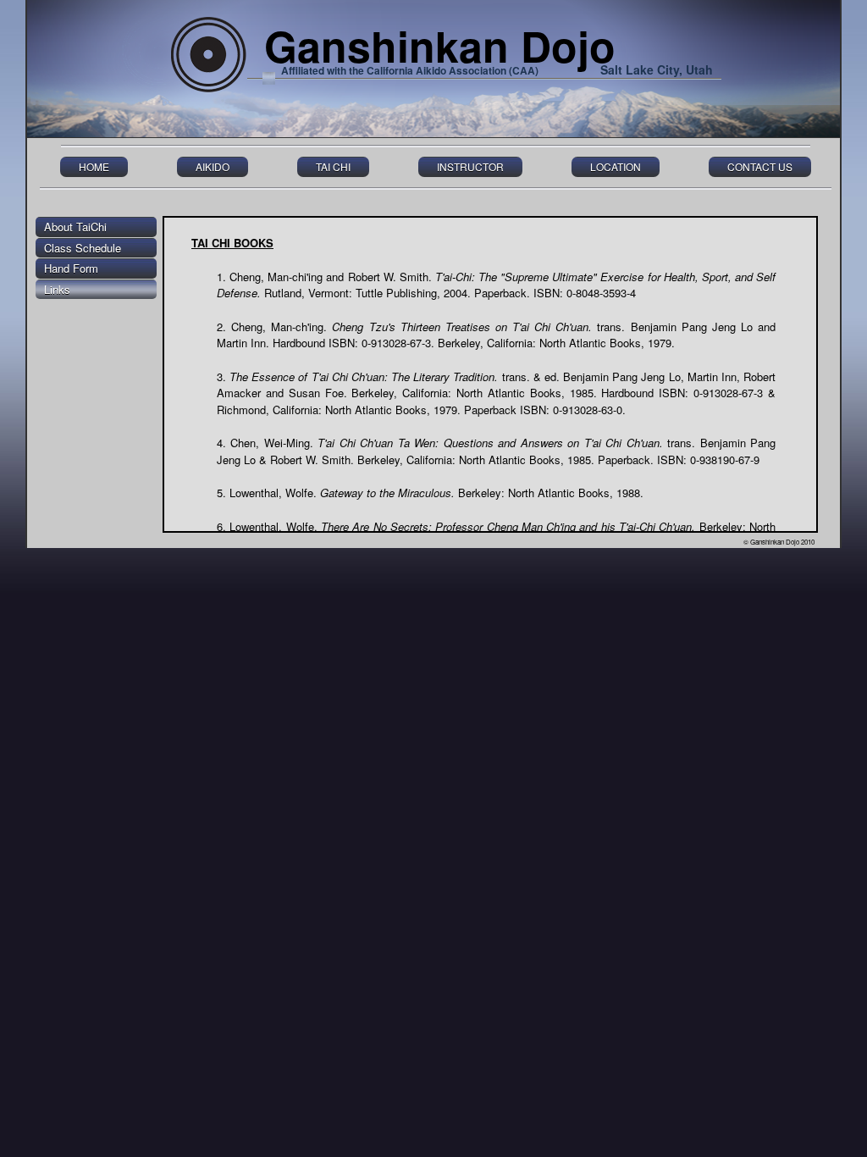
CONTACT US (759, 166)
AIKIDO (212, 166)
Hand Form (71, 268)
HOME (94, 166)
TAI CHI (333, 166)
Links (57, 289)
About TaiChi (75, 227)
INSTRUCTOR (470, 166)
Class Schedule (82, 248)
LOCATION (615, 166)
